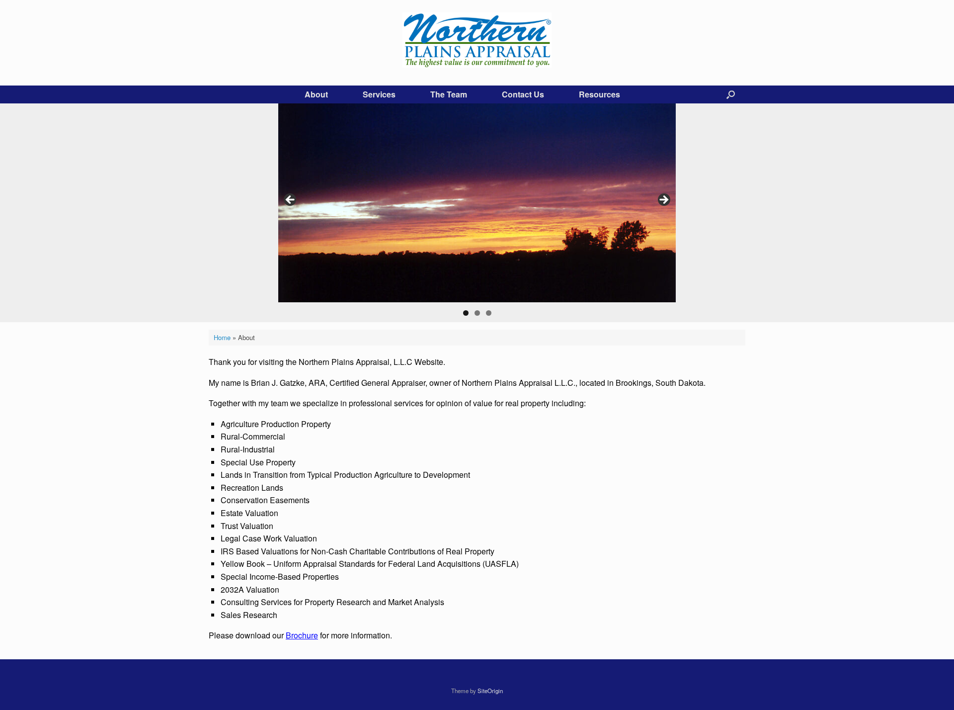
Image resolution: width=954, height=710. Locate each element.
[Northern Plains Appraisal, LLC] (477, 40)
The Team (448, 94)
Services (379, 94)
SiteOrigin (490, 691)
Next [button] (663, 200)
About (316, 94)
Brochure (302, 635)
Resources (599, 94)
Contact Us (523, 94)
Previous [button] (290, 200)
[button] (730, 94)
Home (222, 337)
